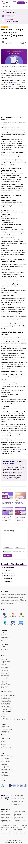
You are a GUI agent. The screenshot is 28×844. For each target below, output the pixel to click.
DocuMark (3, 693)
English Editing (5, 811)
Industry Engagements (6, 738)
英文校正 (2, 829)
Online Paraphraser (5, 666)
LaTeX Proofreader (5, 662)
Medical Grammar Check (6, 769)
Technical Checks (5, 676)
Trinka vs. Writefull (5, 731)
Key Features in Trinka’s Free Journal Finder (14, 101)
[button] (24, 93)
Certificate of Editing (5, 687)
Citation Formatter (5, 680)
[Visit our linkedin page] (19, 842)
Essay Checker (4, 767)
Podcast (3, 743)
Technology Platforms (6, 701)
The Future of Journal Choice (11, 109)
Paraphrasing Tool (9, 19)
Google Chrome (13, 616)
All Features (3, 658)
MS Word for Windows (4, 617)
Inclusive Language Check (7, 672)
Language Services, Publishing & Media (9, 697)
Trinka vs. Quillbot (5, 732)
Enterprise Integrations (6, 704)
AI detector (5, 493)
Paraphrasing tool (14, 827)
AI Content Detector (9, 15)
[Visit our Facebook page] (11, 842)
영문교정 (15, 833)
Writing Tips (4, 27)
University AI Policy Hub (6, 747)
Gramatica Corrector (5, 831)
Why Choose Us (4, 718)
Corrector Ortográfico (17, 829)
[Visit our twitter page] (16, 842)
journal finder (12, 82)
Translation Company (7, 817)
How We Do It (4, 715)
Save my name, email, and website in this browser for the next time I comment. (13, 552)
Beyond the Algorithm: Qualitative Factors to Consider (14, 103)
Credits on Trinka (4, 686)
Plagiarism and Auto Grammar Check (6, 821)
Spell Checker (4, 764)
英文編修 (2, 835)
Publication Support (6, 814)
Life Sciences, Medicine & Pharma (8, 695)
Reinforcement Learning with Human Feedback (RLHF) (13, 719)
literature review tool (15, 831)
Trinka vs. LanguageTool (6, 729)
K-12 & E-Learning (5, 700)
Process (3, 716)
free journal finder (20, 449)
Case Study (3, 737)
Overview (3, 713)
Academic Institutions (5, 698)
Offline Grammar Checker (6, 709)
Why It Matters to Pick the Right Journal (13, 95)
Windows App (21, 624)
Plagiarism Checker (22, 825)
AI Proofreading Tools (6, 775)
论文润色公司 (21, 833)
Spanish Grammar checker (7, 756)
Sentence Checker (5, 766)
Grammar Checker (9, 10)
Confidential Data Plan (7, 509)
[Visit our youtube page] (21, 842)
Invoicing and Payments (6, 708)
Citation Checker (4, 678)
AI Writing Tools (4, 667)
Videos (2, 746)
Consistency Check (5, 670)
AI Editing (3, 774)
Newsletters (3, 744)
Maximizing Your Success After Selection (14, 106)
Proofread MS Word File (6, 661)
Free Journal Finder (5, 760)
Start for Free (21, 3)
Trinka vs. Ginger (4, 728)
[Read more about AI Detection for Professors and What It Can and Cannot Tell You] (7, 495)
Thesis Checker (4, 772)
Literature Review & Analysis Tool (18, 818)
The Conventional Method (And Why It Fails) (14, 97)
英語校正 (10, 833)
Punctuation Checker (5, 763)
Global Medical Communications (18, 815)
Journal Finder (4, 681)
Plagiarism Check (5, 673)
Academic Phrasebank (6, 771)
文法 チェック (22, 827)
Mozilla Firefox (21, 616)
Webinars (3, 741)
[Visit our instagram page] (13, 842)
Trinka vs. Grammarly (5, 726)
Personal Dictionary (5, 684)
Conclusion (10, 110)
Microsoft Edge (5, 624)
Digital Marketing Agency (19, 820)
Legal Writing (4, 683)
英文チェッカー (9, 829)
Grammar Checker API (6, 706)
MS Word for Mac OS (12, 625)
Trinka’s (16, 252)
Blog (2, 740)
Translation (3, 664)
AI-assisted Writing (5, 669)
